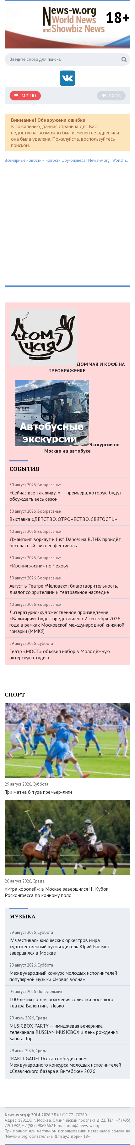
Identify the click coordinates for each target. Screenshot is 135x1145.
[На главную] (73, 18)
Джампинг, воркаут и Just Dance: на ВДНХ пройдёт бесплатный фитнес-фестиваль (65, 542)
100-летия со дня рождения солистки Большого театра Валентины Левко (61, 1002)
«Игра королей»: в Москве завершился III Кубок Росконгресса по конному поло (56, 892)
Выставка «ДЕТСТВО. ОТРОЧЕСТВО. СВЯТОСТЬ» (63, 519)
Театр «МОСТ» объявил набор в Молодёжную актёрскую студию (59, 654)
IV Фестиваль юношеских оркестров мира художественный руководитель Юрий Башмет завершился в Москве (59, 946)
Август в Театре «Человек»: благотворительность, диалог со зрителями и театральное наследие (63, 589)
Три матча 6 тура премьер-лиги (38, 792)
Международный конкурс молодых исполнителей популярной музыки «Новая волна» (63, 976)
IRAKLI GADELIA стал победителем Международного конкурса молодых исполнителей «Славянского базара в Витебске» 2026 (65, 1064)
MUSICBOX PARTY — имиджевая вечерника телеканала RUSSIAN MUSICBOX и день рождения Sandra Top (63, 1032)
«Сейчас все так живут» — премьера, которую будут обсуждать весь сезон (65, 495)
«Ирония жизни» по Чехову (38, 565)
